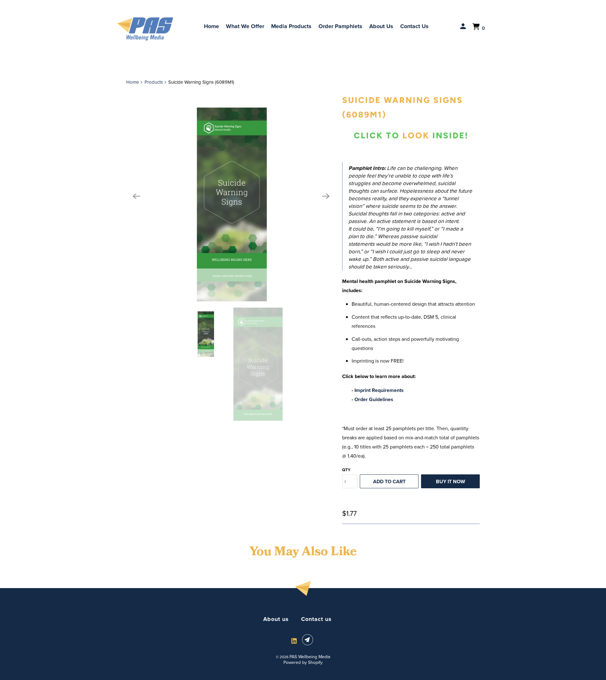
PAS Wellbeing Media (309, 656)
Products (154, 82)
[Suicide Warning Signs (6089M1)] (231, 196)
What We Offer (245, 26)
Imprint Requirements (379, 390)
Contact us (316, 619)
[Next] (326, 196)
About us (276, 619)
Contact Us (414, 26)
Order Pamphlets (340, 26)
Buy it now (450, 481)
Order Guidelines (373, 399)
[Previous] (136, 196)
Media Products (291, 26)
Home (211, 26)
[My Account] (463, 26)
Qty (346, 470)
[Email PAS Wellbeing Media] (308, 640)
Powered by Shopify (303, 662)
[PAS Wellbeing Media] (145, 29)
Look (416, 135)
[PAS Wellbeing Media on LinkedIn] (294, 641)
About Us (381, 26)
